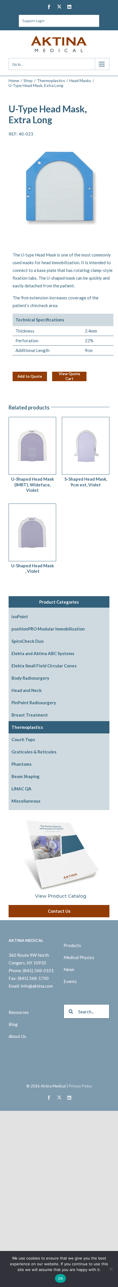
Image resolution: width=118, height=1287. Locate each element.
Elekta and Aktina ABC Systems (42, 653)
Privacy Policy (80, 1086)
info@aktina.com (37, 985)
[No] (111, 1269)
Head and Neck (26, 690)
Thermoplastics (27, 727)
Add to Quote (29, 376)
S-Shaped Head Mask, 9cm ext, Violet (85, 481)
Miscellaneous (25, 800)
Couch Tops (23, 739)
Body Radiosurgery (30, 678)
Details (42, 444)
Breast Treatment (29, 714)
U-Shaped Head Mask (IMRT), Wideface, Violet (32, 484)
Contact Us (59, 911)
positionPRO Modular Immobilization (48, 628)
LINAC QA (21, 788)
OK (60, 1278)
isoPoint (19, 616)
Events (70, 981)
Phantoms (21, 764)
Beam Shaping (25, 776)
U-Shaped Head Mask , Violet (32, 568)
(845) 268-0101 (38, 970)
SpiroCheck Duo (27, 641)
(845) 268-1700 (33, 978)
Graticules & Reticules (33, 751)
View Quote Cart (69, 376)
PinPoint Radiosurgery (33, 702)
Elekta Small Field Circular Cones (43, 665)
